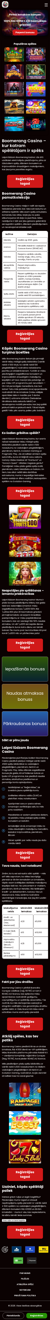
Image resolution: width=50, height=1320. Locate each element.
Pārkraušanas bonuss (25, 723)
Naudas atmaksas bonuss (25, 696)
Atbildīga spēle (25, 1284)
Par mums (25, 1273)
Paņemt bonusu (25, 32)
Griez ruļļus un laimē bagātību (14, 1220)
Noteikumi (25, 1289)
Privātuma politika (25, 1295)
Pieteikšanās (13, 1315)
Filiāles (25, 1278)
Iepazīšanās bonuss (25, 669)
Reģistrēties (37, 1315)
